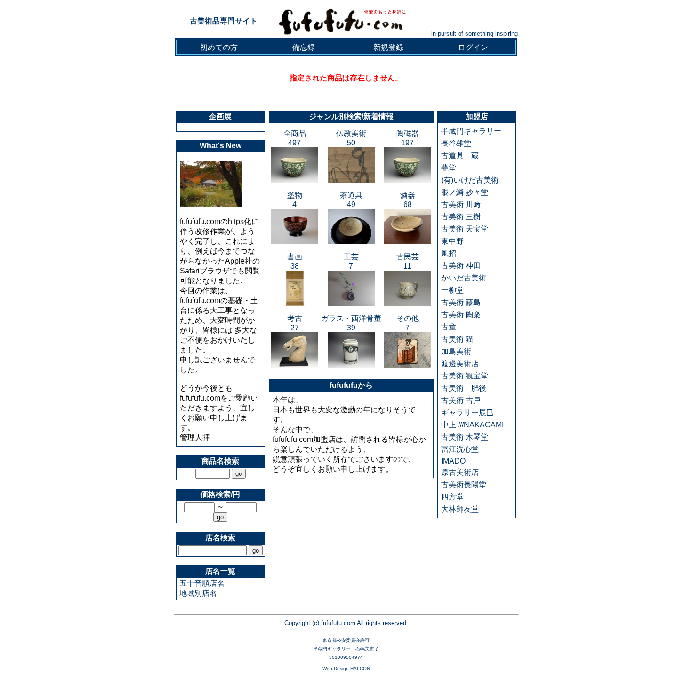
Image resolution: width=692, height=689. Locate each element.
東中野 (452, 241)
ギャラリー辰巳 (467, 413)
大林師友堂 (460, 509)
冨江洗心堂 (460, 449)
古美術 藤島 (461, 302)
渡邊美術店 (460, 364)
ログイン (473, 47)
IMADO (453, 461)
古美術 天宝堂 (464, 229)
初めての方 (219, 47)
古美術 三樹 (461, 217)
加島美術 (456, 351)
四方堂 (452, 497)
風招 (448, 253)
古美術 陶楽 (461, 315)
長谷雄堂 (456, 143)
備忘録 (303, 47)
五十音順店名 (202, 583)
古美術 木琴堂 (464, 437)
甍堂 (448, 168)
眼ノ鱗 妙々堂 (464, 192)
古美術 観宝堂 (464, 376)
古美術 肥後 (463, 388)
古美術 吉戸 (461, 400)
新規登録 (388, 47)
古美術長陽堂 (463, 485)
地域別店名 (198, 593)
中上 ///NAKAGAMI (472, 425)
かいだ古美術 (463, 278)
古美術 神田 (461, 266)
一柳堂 (452, 290)
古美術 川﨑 (461, 204)
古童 (448, 327)
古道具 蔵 (460, 156)
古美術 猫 (457, 339)
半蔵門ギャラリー (471, 131)
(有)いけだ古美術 (470, 180)
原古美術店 (460, 472)
